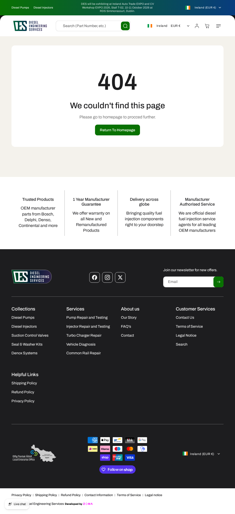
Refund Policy (71, 495)
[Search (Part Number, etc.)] (125, 26)
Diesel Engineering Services (44, 504)
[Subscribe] (218, 282)
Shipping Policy (46, 495)
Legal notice (153, 495)
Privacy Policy (21, 495)
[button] (218, 26)
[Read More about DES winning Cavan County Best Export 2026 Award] (34, 461)
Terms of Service (129, 495)
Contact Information (98, 495)
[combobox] (93, 26)
